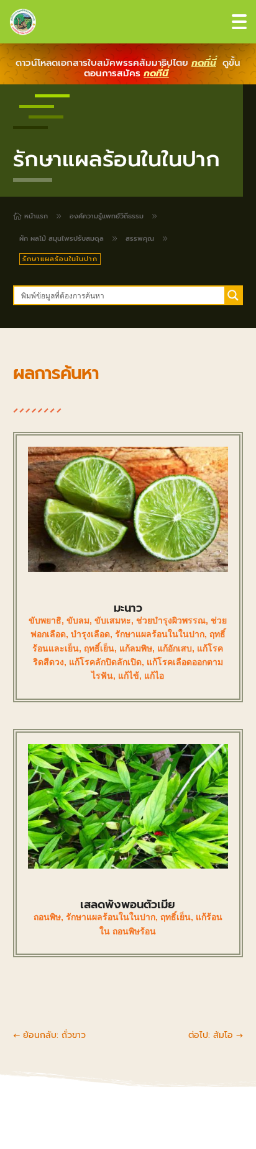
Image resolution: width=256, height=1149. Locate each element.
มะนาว (128, 608)
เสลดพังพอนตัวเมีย (127, 904)
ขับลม (77, 620)
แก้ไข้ (128, 676)
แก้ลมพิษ (135, 648)
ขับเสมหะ (112, 620)
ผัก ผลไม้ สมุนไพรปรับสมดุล (61, 238)
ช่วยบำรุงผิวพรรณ (171, 620)
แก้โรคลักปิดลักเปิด (105, 662)
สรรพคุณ (140, 238)
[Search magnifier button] (233, 295)
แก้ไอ (154, 676)
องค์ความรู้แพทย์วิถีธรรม (107, 216)
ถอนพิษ (47, 917)
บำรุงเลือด (90, 634)
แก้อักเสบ (174, 648)
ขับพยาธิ (45, 620)
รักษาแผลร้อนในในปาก (159, 634)
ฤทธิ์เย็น (99, 648)
